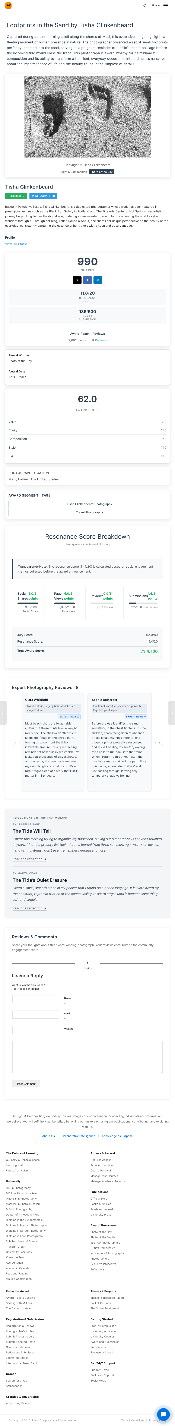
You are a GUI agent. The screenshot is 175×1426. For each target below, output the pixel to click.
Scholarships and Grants (21, 1241)
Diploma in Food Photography (24, 1236)
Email (67, 1016)
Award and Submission (104, 1341)
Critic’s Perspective (102, 1248)
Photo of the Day (101, 1232)
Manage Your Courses (104, 1176)
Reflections (97, 1269)
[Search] (145, 5)
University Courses (102, 1336)
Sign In (156, 5)
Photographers (99, 1258)
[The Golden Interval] (3, 713)
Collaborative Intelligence (78, 1136)
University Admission (103, 1331)
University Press (100, 1214)
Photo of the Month (102, 1237)
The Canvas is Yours (19, 1308)
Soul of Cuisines (100, 1303)
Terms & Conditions (132, 1420)
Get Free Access (100, 1159)
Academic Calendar (18, 1268)
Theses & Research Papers (107, 1297)
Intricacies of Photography (107, 1253)
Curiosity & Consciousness (23, 1159)
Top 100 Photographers (105, 1242)
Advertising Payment (19, 1403)
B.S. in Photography (18, 1188)
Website (69, 1028)
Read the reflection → (30, 859)
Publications (98, 1347)
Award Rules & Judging (20, 1297)
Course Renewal (100, 1170)
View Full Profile (16, 244)
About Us (48, 1136)
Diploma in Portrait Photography (26, 1225)
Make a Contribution (19, 1278)
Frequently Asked (101, 1352)
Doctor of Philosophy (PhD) (23, 1214)
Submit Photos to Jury (20, 1336)
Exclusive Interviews (103, 1264)
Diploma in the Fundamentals (24, 1219)
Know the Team (15, 1257)
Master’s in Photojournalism (23, 1204)
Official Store (98, 1198)
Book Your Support (102, 1375)
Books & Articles (100, 1204)
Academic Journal (101, 1209)
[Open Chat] (163, 1414)
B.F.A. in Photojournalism (21, 1193)
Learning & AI (14, 1165)
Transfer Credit (15, 1246)
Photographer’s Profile (20, 1331)
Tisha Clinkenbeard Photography (89, 504)
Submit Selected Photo (20, 1341)
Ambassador (14, 1385)
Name (67, 1001)
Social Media (98, 1380)
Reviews (101, 340)
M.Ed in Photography (19, 1209)
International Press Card (21, 1363)
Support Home (99, 1370)
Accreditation (14, 1262)
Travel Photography (89, 512)
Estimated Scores (17, 1357)
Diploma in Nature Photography (26, 1230)
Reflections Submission (20, 1352)
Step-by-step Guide (103, 1325)
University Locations (19, 1252)
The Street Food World (104, 1308)
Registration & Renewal (20, 1325)
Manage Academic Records (107, 1181)
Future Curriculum (17, 1170)
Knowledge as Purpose (117, 1136)
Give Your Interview (18, 1347)
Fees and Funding (17, 1273)
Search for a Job (16, 1380)
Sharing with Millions (19, 1303)
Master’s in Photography (21, 1198)
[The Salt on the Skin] (171, 713)
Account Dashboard (102, 1165)
